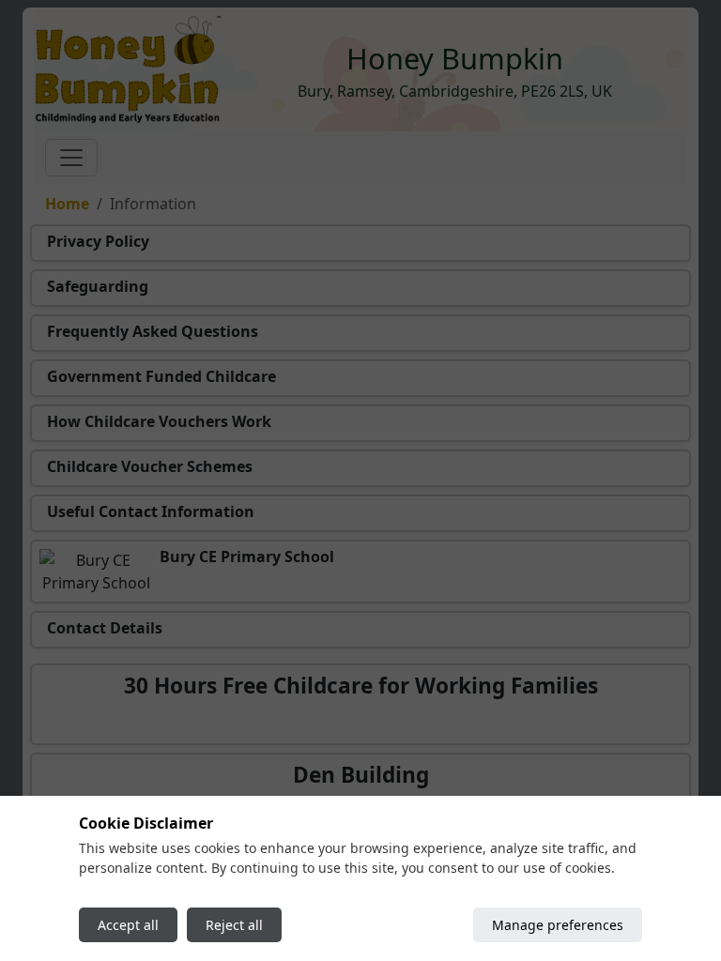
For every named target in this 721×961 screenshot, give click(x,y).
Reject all (234, 925)
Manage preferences (557, 925)
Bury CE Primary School (247, 556)
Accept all (128, 925)
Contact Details (104, 628)
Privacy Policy (98, 241)
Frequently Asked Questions (152, 331)
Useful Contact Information (150, 511)
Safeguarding (97, 286)
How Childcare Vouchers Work (159, 421)
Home (67, 203)
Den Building (361, 774)
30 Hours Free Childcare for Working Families (361, 685)
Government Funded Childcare (161, 376)
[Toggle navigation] (71, 157)
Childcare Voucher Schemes (150, 466)
